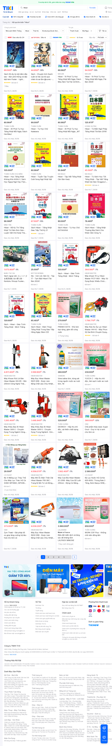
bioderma (54, 664)
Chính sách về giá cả (68, 616)
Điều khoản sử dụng (41, 621)
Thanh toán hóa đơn (93, 716)
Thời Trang (103, 677)
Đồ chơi (23, 677)
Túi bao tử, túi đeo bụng (48, 740)
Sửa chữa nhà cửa (68, 714)
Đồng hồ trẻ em (80, 695)
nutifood (85, 664)
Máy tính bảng (12, 716)
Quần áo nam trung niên (43, 699)
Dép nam (42, 720)
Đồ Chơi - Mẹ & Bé (11, 675)
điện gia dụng (23, 12)
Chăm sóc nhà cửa (16, 706)
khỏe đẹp (45, 12)
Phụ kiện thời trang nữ (66, 685)
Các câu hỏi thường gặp (11, 610)
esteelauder (18, 664)
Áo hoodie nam (40, 694)
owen (38, 664)
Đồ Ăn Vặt (66, 734)
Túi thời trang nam (39, 736)
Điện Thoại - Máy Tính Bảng (15, 710)
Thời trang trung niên (42, 684)
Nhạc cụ (74, 721)
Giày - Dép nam (38, 716)
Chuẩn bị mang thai (14, 688)
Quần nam (44, 691)
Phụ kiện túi (51, 732)
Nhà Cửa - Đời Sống (66, 710)
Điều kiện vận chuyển (42, 631)
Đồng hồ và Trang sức (67, 691)
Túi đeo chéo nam (43, 738)
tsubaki (32, 665)
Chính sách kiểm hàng (11, 620)
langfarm (14, 665)
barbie (33, 664)
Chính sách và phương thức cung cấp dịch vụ (73, 629)
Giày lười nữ (48, 711)
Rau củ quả (11, 696)
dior (11, 664)
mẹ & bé (38, 12)
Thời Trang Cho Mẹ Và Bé (12, 677)
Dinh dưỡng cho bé (14, 683)
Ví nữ (51, 730)
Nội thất (68, 716)
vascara (6, 664)
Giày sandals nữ (43, 709)
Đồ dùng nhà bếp (9, 741)
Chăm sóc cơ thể (13, 726)
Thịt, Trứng (14, 694)
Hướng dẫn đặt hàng (10, 615)
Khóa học (104, 716)
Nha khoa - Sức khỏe (98, 721)
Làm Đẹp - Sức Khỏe (12, 720)
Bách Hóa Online (65, 727)
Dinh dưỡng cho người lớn (16, 684)
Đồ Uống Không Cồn (70, 736)
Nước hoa (11, 733)
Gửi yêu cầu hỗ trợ (10, 612)
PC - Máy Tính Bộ (68, 706)
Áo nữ (33, 677)
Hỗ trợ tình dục (20, 733)
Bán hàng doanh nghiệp (42, 629)
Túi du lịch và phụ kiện (70, 677)
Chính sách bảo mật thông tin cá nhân (47, 616)
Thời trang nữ (37, 675)
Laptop (77, 706)
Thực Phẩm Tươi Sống (12, 692)
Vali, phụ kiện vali (78, 679)
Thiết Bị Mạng (70, 705)
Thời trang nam (37, 688)
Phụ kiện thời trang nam (71, 686)
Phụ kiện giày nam (41, 722)
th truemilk (26, 664)
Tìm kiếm (92, 8)
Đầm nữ (39, 677)
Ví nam (34, 738)
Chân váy (45, 681)
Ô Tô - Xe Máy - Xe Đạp (96, 727)
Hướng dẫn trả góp (10, 625)
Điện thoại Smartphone (11, 712)
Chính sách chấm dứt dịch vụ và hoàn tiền (74, 634)
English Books (97, 741)
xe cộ (32, 12)
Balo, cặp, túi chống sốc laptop (72, 678)
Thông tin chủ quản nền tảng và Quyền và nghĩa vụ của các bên (74, 638)
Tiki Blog (38, 608)
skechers (69, 664)
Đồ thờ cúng (66, 721)
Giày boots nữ (39, 711)
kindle (91, 664)
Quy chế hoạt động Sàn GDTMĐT (72, 605)
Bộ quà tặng (68, 738)
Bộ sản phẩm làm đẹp (15, 733)
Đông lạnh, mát (17, 698)
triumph (79, 664)
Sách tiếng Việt (91, 739)
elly (59, 664)
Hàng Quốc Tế (92, 675)
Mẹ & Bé (99, 684)
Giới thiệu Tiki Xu (40, 624)
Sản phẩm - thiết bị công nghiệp (99, 689)
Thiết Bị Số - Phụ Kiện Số (96, 697)
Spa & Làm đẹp (100, 718)
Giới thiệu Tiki (39, 605)
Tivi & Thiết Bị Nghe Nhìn (98, 690)
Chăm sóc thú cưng (65, 729)
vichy (24, 665)
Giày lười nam (36, 719)
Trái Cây (7, 694)
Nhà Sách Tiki (92, 736)
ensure (43, 664)
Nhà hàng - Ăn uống (97, 719)
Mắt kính (76, 685)
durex (48, 664)
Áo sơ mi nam (44, 692)
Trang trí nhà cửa (64, 712)
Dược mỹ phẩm (21, 734)
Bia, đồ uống (11, 701)
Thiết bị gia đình (21, 741)
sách (59, 12)
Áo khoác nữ (47, 679)
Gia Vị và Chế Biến (68, 733)
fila (28, 665)
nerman (96, 664)
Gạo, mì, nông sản (14, 699)
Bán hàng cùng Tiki (68, 608)
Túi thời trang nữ (38, 728)
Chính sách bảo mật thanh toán (45, 613)
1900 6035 (13, 654)
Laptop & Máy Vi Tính (101, 688)
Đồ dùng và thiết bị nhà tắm (72, 718)
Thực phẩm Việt (21, 696)
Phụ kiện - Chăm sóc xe (94, 729)
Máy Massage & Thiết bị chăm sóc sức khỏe (16, 726)
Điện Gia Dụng (9, 738)
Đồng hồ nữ (70, 693)
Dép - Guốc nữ (45, 707)
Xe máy (92, 731)
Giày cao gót (36, 707)
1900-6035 (13, 605)
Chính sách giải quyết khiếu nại (45, 618)
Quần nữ (45, 677)
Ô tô (97, 731)
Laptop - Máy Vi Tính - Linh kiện (71, 699)
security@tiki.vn (20, 633)
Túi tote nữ (43, 732)
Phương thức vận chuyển (12, 617)
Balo (60, 677)
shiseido (7, 665)
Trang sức (62, 693)
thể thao (65, 12)
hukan (20, 665)
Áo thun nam (36, 691)
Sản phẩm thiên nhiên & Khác (15, 728)
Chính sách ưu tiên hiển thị (70, 626)
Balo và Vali (63, 675)
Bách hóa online (96, 686)
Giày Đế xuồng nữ (44, 712)
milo (63, 664)
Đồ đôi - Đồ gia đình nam (46, 696)
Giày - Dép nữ (37, 705)
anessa (108, 664)
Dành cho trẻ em (13, 703)
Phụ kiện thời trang (66, 683)
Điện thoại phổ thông (14, 714)
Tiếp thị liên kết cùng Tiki (43, 626)
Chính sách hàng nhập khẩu (13, 628)
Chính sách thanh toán (69, 623)
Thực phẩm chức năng (15, 724)
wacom (102, 664)
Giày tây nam (45, 719)
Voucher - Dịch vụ (94, 714)
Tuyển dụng (39, 610)
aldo (74, 664)
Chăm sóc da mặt (9, 722)
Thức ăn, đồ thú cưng (14, 705)
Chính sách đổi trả (9, 623)
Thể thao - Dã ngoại (96, 681)
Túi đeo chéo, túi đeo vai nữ (40, 730)
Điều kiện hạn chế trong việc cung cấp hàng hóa (74, 620)
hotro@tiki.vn (20, 631)
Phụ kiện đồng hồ (68, 695)
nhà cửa (53, 12)
